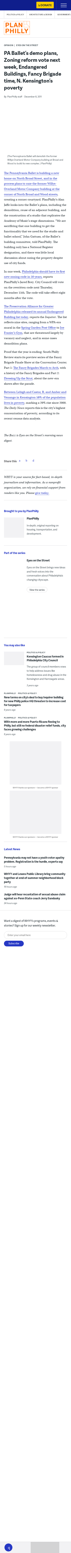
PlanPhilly (33, 518)
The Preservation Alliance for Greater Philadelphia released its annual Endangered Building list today (34, 312)
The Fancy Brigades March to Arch (35, 368)
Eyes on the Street (27, 45)
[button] (8, 1547)
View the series (37, 589)
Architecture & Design (40, 14)
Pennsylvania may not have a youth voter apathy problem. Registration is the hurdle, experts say (34, 859)
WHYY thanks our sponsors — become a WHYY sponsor (35, 787)
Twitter (26, 460)
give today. (42, 493)
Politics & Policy (15, 14)
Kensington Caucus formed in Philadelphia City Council (45, 658)
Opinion (8, 45)
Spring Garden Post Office (38, 327)
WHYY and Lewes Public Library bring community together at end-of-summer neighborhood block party (34, 878)
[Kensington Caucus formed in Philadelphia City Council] (14, 661)
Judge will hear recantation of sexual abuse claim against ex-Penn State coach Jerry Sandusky (34, 896)
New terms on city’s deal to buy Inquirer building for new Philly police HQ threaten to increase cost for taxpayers (35, 701)
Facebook (19, 460)
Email (33, 460)
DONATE (46, 5)
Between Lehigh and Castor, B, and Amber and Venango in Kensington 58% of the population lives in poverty (35, 397)
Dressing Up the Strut (18, 378)
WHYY (13, 5)
